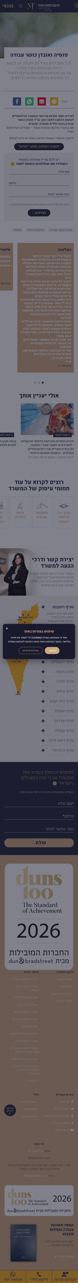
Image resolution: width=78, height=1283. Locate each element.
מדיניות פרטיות (30, 650)
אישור (52, 650)
